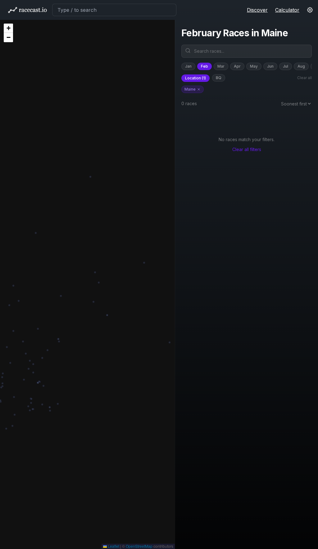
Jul (285, 66)
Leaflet (113, 546)
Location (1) (195, 78)
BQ (218, 77)
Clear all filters (246, 149)
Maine (190, 89)
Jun (270, 66)
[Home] (27, 10)
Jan (188, 66)
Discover (257, 10)
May (254, 66)
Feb (204, 66)
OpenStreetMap (139, 546)
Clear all (304, 77)
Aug (301, 66)
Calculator (287, 10)
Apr (237, 66)
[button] (8, 28)
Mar (221, 66)
